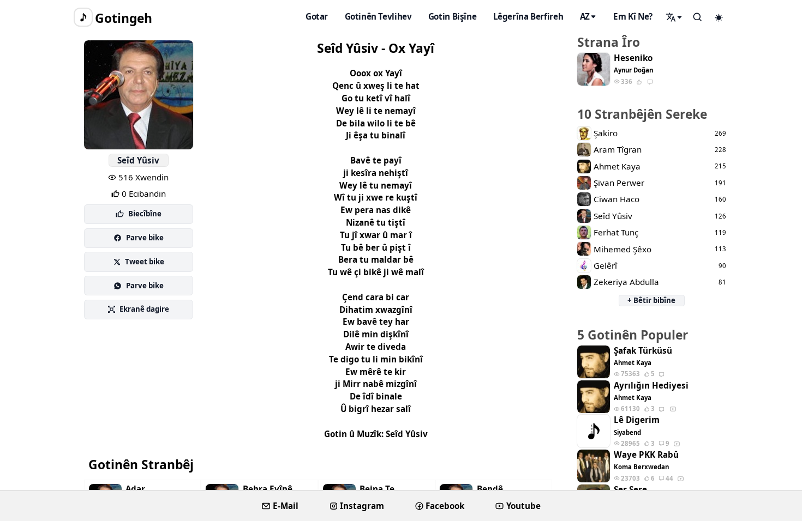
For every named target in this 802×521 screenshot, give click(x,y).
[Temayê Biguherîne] (719, 17)
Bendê (490, 489)
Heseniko (633, 58)
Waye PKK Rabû (646, 455)
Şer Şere (630, 489)
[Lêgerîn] (674, 17)
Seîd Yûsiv (138, 160)
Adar (135, 489)
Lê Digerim (637, 420)
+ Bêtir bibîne (651, 300)
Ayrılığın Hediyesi (651, 385)
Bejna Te (377, 489)
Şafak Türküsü (643, 351)
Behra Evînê (267, 489)
